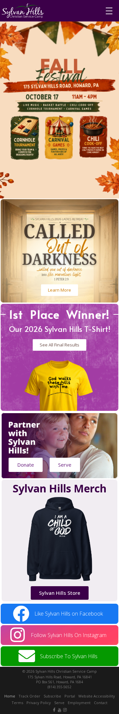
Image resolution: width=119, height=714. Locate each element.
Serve (59, 702)
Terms (17, 702)
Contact (100, 702)
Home (9, 696)
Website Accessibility (96, 696)
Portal (69, 696)
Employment (79, 702)
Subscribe (52, 696)
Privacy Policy (38, 702)
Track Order (29, 696)
